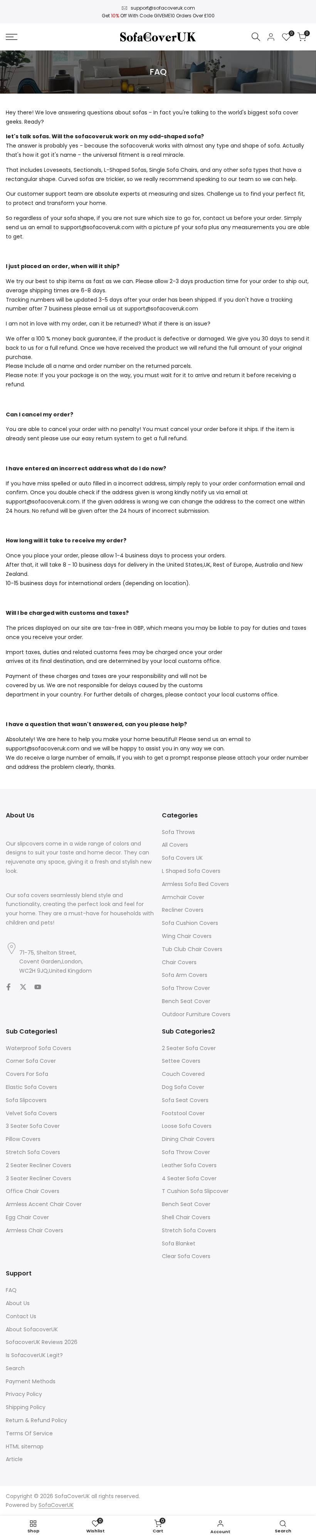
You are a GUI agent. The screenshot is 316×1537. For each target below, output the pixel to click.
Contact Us (21, 1316)
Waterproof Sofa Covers (38, 1048)
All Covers (175, 845)
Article (14, 1459)
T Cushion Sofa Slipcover (195, 1191)
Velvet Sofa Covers (31, 1113)
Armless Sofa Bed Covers (195, 884)
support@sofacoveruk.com (163, 8)
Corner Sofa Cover (31, 1061)
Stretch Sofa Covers (33, 1152)
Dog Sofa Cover (183, 1087)
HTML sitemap (25, 1446)
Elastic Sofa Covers (31, 1087)
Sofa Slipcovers (26, 1100)
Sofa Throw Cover (186, 988)
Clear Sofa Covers (186, 1256)
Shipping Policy (25, 1407)
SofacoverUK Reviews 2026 (41, 1342)
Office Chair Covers (32, 1191)
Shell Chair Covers (186, 1217)
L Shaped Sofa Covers (191, 871)
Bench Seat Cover (186, 1001)
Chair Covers (179, 962)
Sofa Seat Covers (185, 1100)
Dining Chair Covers (188, 1139)
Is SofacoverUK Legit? (34, 1355)
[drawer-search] (256, 36)
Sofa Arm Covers (184, 975)
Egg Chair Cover (27, 1217)
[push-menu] (11, 37)
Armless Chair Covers (34, 1230)
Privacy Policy (24, 1394)
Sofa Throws (178, 832)
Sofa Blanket (178, 1243)
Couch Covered (183, 1074)
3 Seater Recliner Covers (38, 1178)
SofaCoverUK (56, 1505)
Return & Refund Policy (36, 1420)
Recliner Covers (182, 910)
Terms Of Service (29, 1433)
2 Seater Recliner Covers (38, 1165)
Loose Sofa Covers (187, 1126)
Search (15, 1368)
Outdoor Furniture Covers (196, 1014)
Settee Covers (181, 1061)
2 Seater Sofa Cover (189, 1048)
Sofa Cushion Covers (190, 923)
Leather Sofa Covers (189, 1165)
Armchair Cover (183, 897)
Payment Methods (30, 1381)
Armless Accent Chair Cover (44, 1204)
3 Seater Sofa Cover (33, 1126)
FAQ (11, 1290)
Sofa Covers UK (182, 858)
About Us (18, 1303)
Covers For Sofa (27, 1074)
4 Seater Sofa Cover (189, 1178)
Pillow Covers (23, 1139)
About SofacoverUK (32, 1329)
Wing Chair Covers (187, 936)
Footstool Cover (183, 1113)
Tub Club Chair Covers (192, 949)
